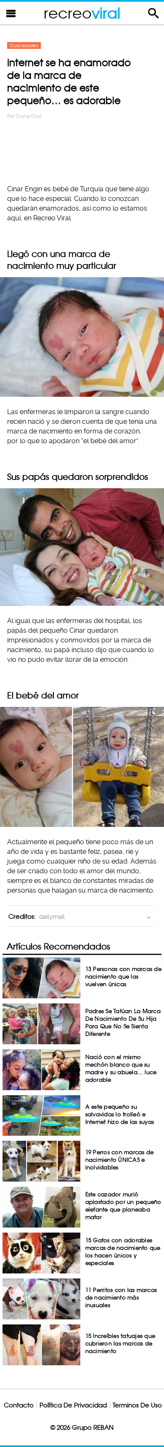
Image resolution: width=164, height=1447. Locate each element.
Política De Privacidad (73, 1405)
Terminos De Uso (137, 1405)
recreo (82, 13)
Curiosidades (24, 45)
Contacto (19, 1405)
